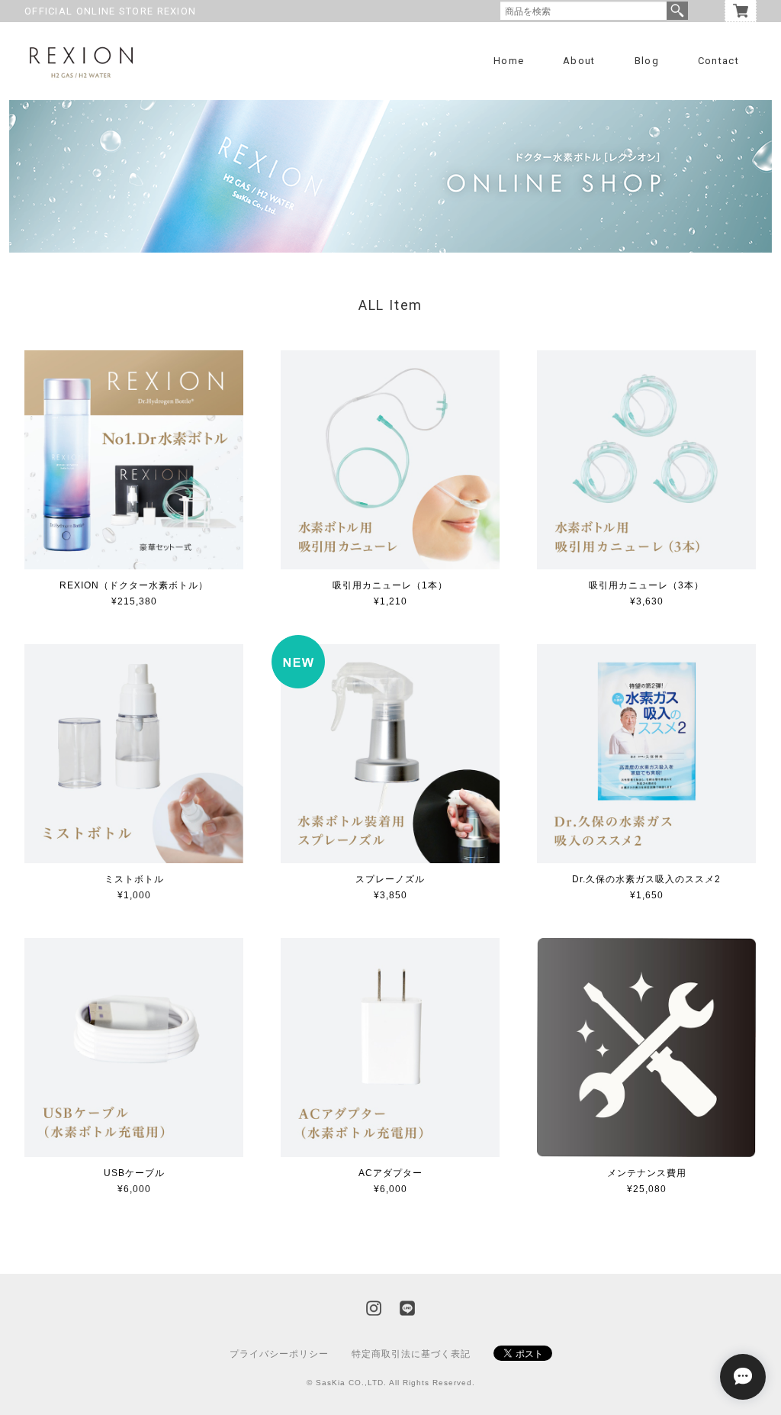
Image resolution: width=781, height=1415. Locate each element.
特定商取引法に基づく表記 (411, 1354)
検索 (677, 11)
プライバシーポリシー (279, 1354)
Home (508, 60)
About (579, 60)
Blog (647, 60)
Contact (718, 60)
